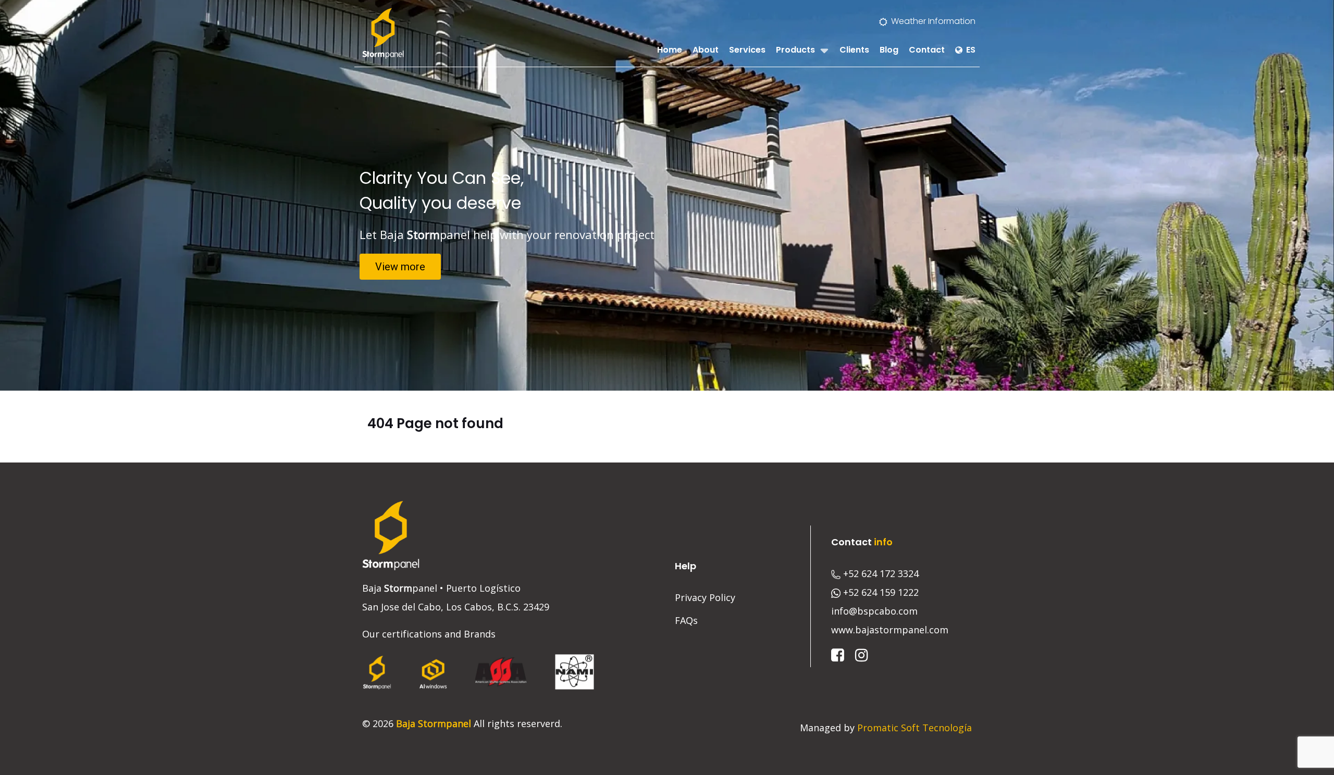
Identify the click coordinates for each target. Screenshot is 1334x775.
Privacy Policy (705, 597)
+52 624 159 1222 (881, 592)
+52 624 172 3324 (881, 573)
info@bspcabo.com (874, 611)
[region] (667, 195)
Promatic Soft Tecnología (914, 727)
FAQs (686, 620)
